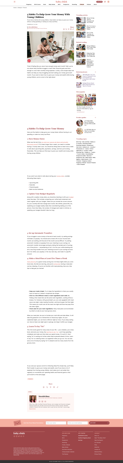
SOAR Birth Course (82, 435)
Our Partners (97, 442)
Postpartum (66, 4)
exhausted (57, 264)
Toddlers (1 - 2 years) (90, 152)
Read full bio (32, 408)
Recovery (89, 155)
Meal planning (31, 262)
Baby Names (52, 4)
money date (60, 176)
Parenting (74, 4)
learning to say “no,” (52, 332)
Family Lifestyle (66, 444)
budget (71, 197)
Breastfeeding (89, 154)
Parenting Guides (87, 143)
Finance (25, 7)
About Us (96, 435)
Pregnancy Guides (86, 161)
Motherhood (90, 145)
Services (80, 440)
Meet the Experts (98, 440)
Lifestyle (82, 4)
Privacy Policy (97, 454)
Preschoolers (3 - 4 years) (82, 148)
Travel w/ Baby (81, 154)
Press (95, 444)
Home (14, 7)
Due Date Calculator (67, 449)
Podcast (89, 4)
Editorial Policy (98, 451)
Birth (59, 4)
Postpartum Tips (80, 157)
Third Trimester (81, 164)
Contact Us (97, 449)
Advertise (96, 447)
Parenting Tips (80, 152)
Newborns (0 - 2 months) (89, 147)
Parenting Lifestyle (81, 145)
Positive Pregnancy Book (84, 437)
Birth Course (37, 4)
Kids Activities (86, 141)
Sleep (90, 150)
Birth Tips (78, 141)
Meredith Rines (33, 27)
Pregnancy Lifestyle (81, 162)
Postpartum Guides (81, 155)
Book (44, 4)
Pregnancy (28, 4)
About (95, 4)
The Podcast (65, 454)
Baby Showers (85, 159)
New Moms (79, 147)
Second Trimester (91, 162)
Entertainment (81, 112)
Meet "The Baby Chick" (100, 437)
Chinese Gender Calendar (68, 451)
